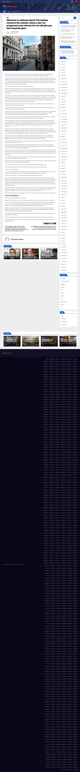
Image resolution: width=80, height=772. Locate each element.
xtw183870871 (64, 570)
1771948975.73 (63, 545)
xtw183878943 (64, 671)
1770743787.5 (69, 522)
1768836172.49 (51, 495)
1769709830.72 (63, 507)
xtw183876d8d (53, 648)
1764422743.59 (74, 427)
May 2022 (63, 203)
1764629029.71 (51, 432)
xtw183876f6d (69, 648)
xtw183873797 (47, 603)
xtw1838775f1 (64, 656)
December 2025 (64, 84)
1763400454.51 (46, 414)
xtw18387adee (53, 699)
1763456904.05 (57, 414)
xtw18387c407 (75, 714)
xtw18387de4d (58, 739)
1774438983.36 (63, 563)
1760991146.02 (75, 376)
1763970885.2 (51, 422)
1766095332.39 (74, 452)
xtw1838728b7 (64, 590)
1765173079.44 (57, 439)
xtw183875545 (47, 631)
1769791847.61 (45, 510)
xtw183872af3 (64, 593)
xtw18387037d (69, 565)
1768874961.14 (57, 495)
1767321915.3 (52, 472)
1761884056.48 (51, 391)
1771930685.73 (57, 545)
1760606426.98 (74, 371)
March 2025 (63, 110)
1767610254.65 (45, 477)
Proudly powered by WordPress (8, 564)
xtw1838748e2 (64, 618)
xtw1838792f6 (53, 681)
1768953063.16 (74, 495)
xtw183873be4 (64, 608)
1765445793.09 (46, 444)
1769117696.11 (75, 497)
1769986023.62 (51, 512)
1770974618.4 (57, 527)
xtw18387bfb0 (47, 711)
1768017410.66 (51, 482)
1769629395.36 (45, 507)
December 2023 (64, 148)
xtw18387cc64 (58, 721)
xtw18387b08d (58, 699)
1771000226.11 (69, 527)
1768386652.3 (58, 487)
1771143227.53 (63, 530)
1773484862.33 (51, 560)
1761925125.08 (57, 391)
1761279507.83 (63, 381)
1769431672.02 (74, 502)
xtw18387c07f (58, 711)
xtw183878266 (47, 666)
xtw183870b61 (64, 573)
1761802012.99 (69, 389)
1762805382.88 (69, 404)
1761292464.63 (69, 381)
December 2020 (64, 252)
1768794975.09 (74, 492)
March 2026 (63, 75)
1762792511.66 (63, 404)
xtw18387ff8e (75, 769)
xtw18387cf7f (48, 724)
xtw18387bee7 (75, 709)
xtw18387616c (47, 638)
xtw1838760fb (75, 636)
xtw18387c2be (52, 714)
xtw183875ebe (58, 636)
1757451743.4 (75, 359)
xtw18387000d (47, 565)
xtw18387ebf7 (69, 749)
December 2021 (64, 217)
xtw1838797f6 (75, 681)
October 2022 (63, 188)
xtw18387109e (69, 575)
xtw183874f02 (75, 623)
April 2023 (63, 171)
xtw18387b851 (58, 706)
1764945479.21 (45, 437)
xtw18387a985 (53, 696)
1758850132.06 (63, 361)
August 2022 (63, 194)
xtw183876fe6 (47, 651)
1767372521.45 (63, 472)
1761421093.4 (57, 384)
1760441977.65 (74, 369)
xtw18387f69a (64, 759)
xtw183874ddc (64, 623)
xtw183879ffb (75, 686)
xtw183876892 (64, 643)
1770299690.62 (74, 515)
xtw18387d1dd (47, 726)
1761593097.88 (57, 386)
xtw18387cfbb (58, 724)
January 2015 (63, 270)
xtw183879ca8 (64, 686)
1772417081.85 (45, 555)
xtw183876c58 (69, 646)
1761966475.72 (69, 391)
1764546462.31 (69, 429)
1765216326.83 (69, 439)
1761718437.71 (51, 389)
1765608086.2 (45, 447)
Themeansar (21, 564)
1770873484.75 (69, 525)
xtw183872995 (47, 593)
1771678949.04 (63, 540)
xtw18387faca (64, 764)
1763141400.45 (63, 409)
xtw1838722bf (47, 588)
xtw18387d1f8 (53, 726)
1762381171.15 (52, 399)
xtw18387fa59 (59, 764)
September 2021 (64, 226)
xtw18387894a (69, 671)
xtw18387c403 (69, 714)
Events (62, 287)
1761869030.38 (45, 391)
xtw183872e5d (69, 595)
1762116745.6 (63, 394)
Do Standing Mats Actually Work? (47, 340)
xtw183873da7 (69, 608)
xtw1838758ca (75, 631)
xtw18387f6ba (69, 759)
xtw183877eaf (47, 663)
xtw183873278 (52, 598)
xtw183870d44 (69, 573)
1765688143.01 (63, 447)
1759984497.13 (45, 364)
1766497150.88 (51, 459)
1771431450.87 (63, 535)
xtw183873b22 (47, 608)
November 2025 (64, 87)
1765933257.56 (45, 452)
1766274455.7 (46, 457)
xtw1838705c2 (64, 568)
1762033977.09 (46, 394)
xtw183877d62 (75, 661)
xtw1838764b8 (58, 641)
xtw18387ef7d (48, 754)
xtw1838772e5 (53, 653)
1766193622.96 (63, 454)
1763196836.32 (74, 409)
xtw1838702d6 (64, 565)
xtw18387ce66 (75, 721)
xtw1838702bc (58, 565)
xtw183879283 (47, 681)
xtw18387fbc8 (53, 767)
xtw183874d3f (53, 623)
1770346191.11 (51, 517)
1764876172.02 (69, 434)
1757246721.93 (51, 359)
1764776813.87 (45, 434)
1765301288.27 (51, 442)
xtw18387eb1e (53, 749)
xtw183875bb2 (69, 633)
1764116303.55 (45, 424)
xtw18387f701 (48, 762)
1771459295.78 (69, 535)
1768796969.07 (45, 495)
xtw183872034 (47, 585)
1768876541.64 (63, 495)
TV (61, 307)
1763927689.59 (46, 422)
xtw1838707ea (53, 570)
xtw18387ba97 (75, 706)
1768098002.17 (69, 482)
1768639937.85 (45, 492)
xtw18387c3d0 (64, 714)
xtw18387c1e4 (47, 714)
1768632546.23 (74, 490)
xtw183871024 (64, 575)
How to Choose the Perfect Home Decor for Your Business (29, 341)
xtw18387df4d (69, 739)
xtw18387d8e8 (64, 731)
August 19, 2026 (27, 343)
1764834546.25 (57, 434)
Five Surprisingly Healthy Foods (67, 52)
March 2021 (63, 244)
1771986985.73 (74, 545)
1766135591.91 (51, 454)
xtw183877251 (75, 651)
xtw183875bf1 (75, 633)
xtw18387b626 (75, 704)
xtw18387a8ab (75, 694)
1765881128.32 (69, 449)
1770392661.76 (57, 517)
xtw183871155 (53, 578)
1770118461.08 (45, 515)
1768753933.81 (69, 492)
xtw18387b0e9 (64, 699)
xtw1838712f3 (69, 578)
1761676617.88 (74, 386)
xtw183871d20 (47, 583)
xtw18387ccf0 (64, 721)
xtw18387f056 (64, 754)
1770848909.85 (63, 525)
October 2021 (63, 223)
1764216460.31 (69, 424)
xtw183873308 (64, 598)
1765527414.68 (63, 444)
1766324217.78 (51, 457)
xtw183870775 (47, 570)
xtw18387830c (58, 666)
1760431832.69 (69, 369)
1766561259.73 (63, 459)
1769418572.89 (69, 502)
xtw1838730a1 (75, 595)
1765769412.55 (46, 449)
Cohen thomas (15, 257)
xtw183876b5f (58, 646)
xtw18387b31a (75, 701)
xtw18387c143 (69, 711)
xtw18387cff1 (64, 724)
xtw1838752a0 (52, 628)
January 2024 (63, 145)
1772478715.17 (69, 555)
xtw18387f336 (48, 759)
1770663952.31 (74, 520)
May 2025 (63, 104)
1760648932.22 (45, 374)
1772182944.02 (63, 550)
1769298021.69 (45, 502)
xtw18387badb (47, 709)
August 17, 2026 (46, 343)
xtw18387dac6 (64, 734)
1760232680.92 (63, 366)
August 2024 (63, 130)
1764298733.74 (51, 427)
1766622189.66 (74, 459)
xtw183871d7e (53, 583)
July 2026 (63, 64)
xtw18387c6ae (69, 716)
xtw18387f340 (53, 759)
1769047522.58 (63, 497)
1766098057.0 (45, 454)
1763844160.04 (69, 419)
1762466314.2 (69, 399)
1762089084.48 (57, 394)
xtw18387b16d (53, 701)
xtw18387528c (47, 628)
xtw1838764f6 (64, 641)
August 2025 (63, 96)
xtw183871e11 (58, 583)
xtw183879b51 (47, 686)
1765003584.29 (57, 437)
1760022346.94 (51, 364)
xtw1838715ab (47, 580)
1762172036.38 (74, 394)
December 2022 (64, 183)
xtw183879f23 (70, 686)
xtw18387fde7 (64, 769)
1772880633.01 (51, 558)
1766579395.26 (69, 459)
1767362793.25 (57, 472)
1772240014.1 (75, 550)
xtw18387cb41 (64, 719)
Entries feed (63, 318)
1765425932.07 (74, 442)
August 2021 (63, 229)
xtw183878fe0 (75, 676)
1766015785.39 (63, 452)
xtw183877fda (64, 663)
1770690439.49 (52, 522)
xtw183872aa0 (58, 593)
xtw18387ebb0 (64, 749)
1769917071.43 (74, 510)
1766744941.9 (69, 462)
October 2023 (63, 154)
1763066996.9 (51, 409)
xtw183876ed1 (58, 648)
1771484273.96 (74, 535)
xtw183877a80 (47, 661)
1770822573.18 (51, 525)
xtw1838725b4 (47, 590)
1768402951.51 (63, 487)
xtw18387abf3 (69, 696)
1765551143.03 (69, 444)
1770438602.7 (69, 517)
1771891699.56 (51, 545)
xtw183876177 (52, 638)
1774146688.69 (46, 563)
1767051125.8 (63, 467)
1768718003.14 (63, 492)
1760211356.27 (57, 366)
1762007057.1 (75, 391)
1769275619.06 (74, 500)
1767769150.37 (74, 477)
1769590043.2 (75, 505)
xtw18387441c (64, 613)
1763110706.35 (57, 409)
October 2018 (63, 261)
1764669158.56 (57, 432)
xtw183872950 (75, 590)
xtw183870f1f (53, 575)
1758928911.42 (69, 361)
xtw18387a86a (64, 694)
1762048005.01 (51, 394)
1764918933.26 (74, 434)
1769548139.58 (63, 505)
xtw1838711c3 (58, 578)
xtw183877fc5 (58, 663)
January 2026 (63, 81)
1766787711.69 (75, 462)
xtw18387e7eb (64, 744)
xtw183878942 (58, 671)
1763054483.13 (46, 409)
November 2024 (64, 122)
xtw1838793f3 (58, 681)
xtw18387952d (64, 681)
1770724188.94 (63, 522)
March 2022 (63, 209)
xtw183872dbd (58, 595)
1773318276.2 (75, 558)
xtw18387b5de (69, 704)
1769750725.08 (74, 507)
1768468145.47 (74, 487)
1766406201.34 (69, 457)
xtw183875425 (69, 628)
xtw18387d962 (75, 731)
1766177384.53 (57, 454)
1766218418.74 (69, 454)
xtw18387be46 (64, 709)
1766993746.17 (51, 467)
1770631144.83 (69, 520)
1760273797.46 (69, 366)
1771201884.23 (74, 530)
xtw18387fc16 (64, 767)
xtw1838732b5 (58, 598)
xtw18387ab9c (64, 696)
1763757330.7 (51, 419)
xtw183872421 (58, 588)
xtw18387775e (52, 658)
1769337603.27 (51, 502)
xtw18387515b (69, 626)
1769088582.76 (69, 497)
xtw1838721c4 (64, 585)
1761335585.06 (74, 381)
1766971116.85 (46, 467)
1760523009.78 (57, 371)
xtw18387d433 (75, 726)
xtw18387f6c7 (75, 759)
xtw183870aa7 (52, 573)
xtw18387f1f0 (70, 754)
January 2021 (63, 249)
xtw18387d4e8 (58, 729)
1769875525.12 (63, 510)
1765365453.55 (63, 442)
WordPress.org (64, 324)
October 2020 (63, 258)
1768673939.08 (51, 492)
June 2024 (63, 133)
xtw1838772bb (47, 653)
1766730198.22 (63, 462)
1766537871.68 (57, 459)
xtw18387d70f (58, 731)
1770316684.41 (46, 517)
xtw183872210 (69, 585)
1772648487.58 (45, 558)
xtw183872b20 (69, 593)
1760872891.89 (51, 376)
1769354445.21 (57, 502)
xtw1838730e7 (47, 598)
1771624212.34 (51, 540)
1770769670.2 (75, 522)
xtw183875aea (58, 633)
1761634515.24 (69, 386)
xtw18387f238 (75, 754)
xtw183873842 (64, 603)
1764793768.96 (51, 434)
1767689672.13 (57, 477)
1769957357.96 (45, 512)
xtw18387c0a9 (64, 711)
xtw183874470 (69, 613)
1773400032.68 (45, 560)
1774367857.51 (57, 563)
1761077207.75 (57, 379)
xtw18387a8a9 (69, 694)
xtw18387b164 (47, 701)
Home (8, 11)
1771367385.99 (45, 535)
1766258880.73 (74, 454)
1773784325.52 (63, 560)
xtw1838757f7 (69, 631)
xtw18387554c (53, 631)
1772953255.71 (57, 558)
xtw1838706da (69, 568)
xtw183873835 (58, 603)
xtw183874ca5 (47, 623)
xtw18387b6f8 (47, 706)
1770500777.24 (46, 520)
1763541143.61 (75, 414)
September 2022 (64, 191)
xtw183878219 (69, 663)
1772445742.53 (57, 555)
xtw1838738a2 (69, 603)
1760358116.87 (51, 369)
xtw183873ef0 (75, 608)
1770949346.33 (51, 527)
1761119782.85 (69, 379)
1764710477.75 (69, 432)
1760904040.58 (57, 376)
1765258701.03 (74, 439)
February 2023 (64, 177)
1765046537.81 (69, 437)
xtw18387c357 (58, 714)
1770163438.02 (57, 515)
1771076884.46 (45, 530)
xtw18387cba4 (75, 719)
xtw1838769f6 (75, 643)
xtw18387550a (75, 628)
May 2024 (63, 136)
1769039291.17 (57, 497)
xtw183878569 (69, 666)
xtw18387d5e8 (47, 731)
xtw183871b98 (69, 580)
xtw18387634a (69, 638)
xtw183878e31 (47, 676)
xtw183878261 (75, 663)
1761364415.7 (46, 384)
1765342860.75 (57, 442)
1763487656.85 (63, 414)
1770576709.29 (57, 520)
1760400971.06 (63, 369)
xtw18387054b (58, 568)
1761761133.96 (57, 389)
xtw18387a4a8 (47, 691)
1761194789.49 (45, 381)
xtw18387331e (69, 598)
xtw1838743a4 (58, 613)
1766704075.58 (57, 462)
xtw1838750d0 (64, 626)
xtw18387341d (75, 598)
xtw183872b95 (75, 593)
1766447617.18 (74, 457)
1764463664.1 (52, 429)
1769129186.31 (45, 500)
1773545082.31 (57, 560)
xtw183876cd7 (75, 646)
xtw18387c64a (64, 716)
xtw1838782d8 (52, 666)
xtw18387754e (53, 656)
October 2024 (63, 125)
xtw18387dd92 (47, 739)
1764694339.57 (63, 432)
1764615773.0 (45, 432)
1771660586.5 (57, 540)
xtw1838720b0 (53, 585)
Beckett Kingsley (15, 31)
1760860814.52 (45, 376)
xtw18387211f (58, 585)
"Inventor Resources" (65, 281)
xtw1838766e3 (47, 643)
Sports (62, 304)
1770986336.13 (63, 527)
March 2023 (63, 174)
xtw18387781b (58, 658)
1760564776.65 (63, 371)
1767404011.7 (69, 472)
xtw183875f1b (64, 636)
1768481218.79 (45, 490)
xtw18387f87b (59, 762)
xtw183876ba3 (64, 646)
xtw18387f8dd (69, 762)
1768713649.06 (57, 492)
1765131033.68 (51, 439)
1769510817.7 (58, 505)
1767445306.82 (74, 472)
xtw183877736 (47, 658)
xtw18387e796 (58, 744)
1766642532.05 (46, 462)
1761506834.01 (74, 384)
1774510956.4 (69, 563)
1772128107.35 (46, 550)
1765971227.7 (51, 452)
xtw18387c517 (53, 716)
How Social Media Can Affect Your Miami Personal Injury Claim (68, 341)
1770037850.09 (63, 512)
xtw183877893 (64, 658)
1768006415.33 (45, 482)
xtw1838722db (53, 588)
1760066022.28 (63, 364)
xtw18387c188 (75, 711)
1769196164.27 (57, 500)
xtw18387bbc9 (53, 709)
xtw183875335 (58, 628)
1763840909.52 (63, 419)
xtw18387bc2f (58, 709)
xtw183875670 (58, 631)
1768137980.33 (74, 482)
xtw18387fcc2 (69, 767)
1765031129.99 (63, 437)
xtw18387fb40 (75, 764)
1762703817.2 (46, 404)
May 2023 (63, 168)
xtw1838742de (52, 613)
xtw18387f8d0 (64, 762)
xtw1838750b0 (52, 626)
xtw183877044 (53, 651)
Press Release (64, 301)
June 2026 (63, 67)
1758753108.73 (57, 361)
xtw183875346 (64, 628)
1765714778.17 (69, 447)
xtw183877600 (69, 656)
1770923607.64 (46, 527)
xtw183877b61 (69, 661)
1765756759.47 (74, 447)
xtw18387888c (47, 671)
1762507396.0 (75, 399)
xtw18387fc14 (59, 767)
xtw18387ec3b (75, 749)
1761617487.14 (63, 386)
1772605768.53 (74, 555)
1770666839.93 (46, 522)
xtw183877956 (69, 658)
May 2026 (63, 69)
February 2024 (64, 142)
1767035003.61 (57, 467)
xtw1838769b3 (69, 643)
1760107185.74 (69, 364)
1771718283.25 (69, 540)
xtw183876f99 (75, 648)
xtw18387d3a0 (69, 726)
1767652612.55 (51, 477)
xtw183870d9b (75, 573)
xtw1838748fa (69, 618)
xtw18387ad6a (47, 699)
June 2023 (63, 165)
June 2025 (63, 101)
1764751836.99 (74, 432)
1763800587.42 (57, 419)
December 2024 (64, 119)
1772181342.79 (57, 550)
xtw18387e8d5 (75, 744)
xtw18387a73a (52, 694)
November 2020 (64, 255)
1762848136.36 (74, 404)
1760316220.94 (45, 369)
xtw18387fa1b (53, 764)
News (7, 17)
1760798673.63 (69, 374)
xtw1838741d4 (47, 613)
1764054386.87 (69, 422)
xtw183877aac (52, 661)
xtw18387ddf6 (53, 739)
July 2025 (63, 98)
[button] (74, 11)
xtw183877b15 (58, 661)
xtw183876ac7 (47, 646)
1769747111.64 (69, 507)
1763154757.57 (69, 409)
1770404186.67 (63, 517)
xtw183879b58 (53, 686)
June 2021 (63, 235)
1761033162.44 (52, 379)
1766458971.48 (45, 459)
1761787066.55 (63, 389)
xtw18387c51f (58, 716)
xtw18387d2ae (58, 726)
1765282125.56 (45, 442)
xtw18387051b (52, 568)
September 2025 (64, 93)
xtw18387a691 (75, 691)
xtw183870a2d (47, 573)
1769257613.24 (69, 500)
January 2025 (63, 116)
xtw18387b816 (52, 706)
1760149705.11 (45, 366)
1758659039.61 (51, 361)
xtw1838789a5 (75, 671)
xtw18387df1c (64, 739)
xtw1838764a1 (53, 641)
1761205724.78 (51, 381)
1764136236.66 (51, 424)
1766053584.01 (69, 452)
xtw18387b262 (64, 701)
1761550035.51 (51, 386)
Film (62, 290)
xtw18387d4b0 (53, 729)
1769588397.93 (69, 505)
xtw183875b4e (64, 633)
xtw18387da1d (47, 734)
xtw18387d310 (64, 726)
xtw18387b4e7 (64, 704)
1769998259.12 (57, 512)
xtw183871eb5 (69, 583)
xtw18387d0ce (75, 724)
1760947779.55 (69, 376)
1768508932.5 (51, 490)
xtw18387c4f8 (47, 716)
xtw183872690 (52, 590)
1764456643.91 (46, 429)
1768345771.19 (52, 487)
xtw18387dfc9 (75, 739)
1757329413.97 (63, 359)
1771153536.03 (69, 530)
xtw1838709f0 (75, 570)
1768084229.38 (63, 482)
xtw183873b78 (58, 608)
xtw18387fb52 (48, 767)
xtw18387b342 (47, 704)
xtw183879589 (69, 681)
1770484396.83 (74, 517)
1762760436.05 (57, 404)
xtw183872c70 (52, 595)
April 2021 (63, 241)
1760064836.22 (57, 364)
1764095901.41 (74, 422)
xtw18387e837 (69, 744)
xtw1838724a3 (64, 588)
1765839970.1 (57, 449)
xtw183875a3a (53, 633)
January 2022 (63, 215)
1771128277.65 (57, 530)
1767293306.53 (46, 472)
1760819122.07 (74, 374)
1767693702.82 (63, 477)
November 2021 (64, 220)
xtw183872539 (75, 588)
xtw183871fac (75, 583)
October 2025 (63, 90)
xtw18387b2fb (69, 701)
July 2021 (63, 232)
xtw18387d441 (47, 729)
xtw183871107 (75, 575)
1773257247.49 (69, 558)
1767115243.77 (75, 467)
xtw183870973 (69, 570)
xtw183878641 (75, 666)
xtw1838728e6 (69, 590)
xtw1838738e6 (75, 603)
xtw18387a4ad (53, 691)
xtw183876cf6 (47, 648)
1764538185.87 (63, 429)
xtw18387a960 (47, 696)
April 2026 (63, 72)
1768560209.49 (63, 490)
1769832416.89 (57, 510)
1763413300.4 (51, 414)
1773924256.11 (69, 560)
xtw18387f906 (75, 762)
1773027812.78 (63, 558)
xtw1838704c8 (47, 568)
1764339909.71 (57, 427)
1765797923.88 (51, 449)
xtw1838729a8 (53, 593)
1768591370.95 (69, 490)
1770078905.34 (74, 512)
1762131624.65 (69, 394)
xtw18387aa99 (58, 696)
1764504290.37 (57, 429)
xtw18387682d (53, 643)
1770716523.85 (58, 522)
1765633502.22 (51, 447)
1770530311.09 (51, 520)
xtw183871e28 (64, 583)
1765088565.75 (74, 437)
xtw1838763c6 (75, 638)
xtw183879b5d (58, 686)
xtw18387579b (64, 631)
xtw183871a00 (64, 580)
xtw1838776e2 (75, 656)
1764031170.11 (63, 422)
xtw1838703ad (75, 565)
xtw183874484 (75, 613)
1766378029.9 (63, 457)
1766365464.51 (57, 457)
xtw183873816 (52, 603)
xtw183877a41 (75, 658)
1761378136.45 (51, 384)
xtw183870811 (58, 570)
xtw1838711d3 (64, 578)
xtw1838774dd (75, 653)
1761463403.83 (69, 384)
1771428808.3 (57, 535)
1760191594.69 (51, 366)
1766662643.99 (51, 462)
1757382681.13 (69, 359)
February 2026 (64, 78)
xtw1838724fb (69, 588)
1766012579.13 (57, 452)
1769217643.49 (63, 500)
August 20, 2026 (9, 343)
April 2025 (63, 107)
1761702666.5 (46, 389)
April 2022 (63, 206)
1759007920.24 (74, 361)
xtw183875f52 (69, 636)
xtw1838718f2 (53, 580)
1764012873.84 (57, 422)
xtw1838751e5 (75, 626)
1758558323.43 (45, 361)
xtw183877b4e (64, 661)
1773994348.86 (74, 560)
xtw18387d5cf (75, 729)
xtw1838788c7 (52, 671)
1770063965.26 (69, 512)
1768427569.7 (69, 487)
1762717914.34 (51, 404)
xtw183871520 (75, 578)
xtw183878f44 (69, 676)
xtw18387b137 (75, 699)
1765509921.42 (57, 444)
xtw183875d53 (53, 636)
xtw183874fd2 (47, 626)
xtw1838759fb (47, 633)
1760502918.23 (51, 371)
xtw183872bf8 (47, 595)
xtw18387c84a (53, 719)
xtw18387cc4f (53, 721)
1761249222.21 (57, 381)
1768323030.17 (46, 487)
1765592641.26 (74, 444)
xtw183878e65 (53, 676)
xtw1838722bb (75, 585)
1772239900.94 (69, 550)
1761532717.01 (45, 386)
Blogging (63, 284)
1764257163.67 (74, 424)
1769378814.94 (63, 502)
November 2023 (64, 151)
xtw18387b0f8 (69, 699)
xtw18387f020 (53, 754)
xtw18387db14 (69, 734)
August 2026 (63, 61)
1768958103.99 (45, 497)
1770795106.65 (45, 525)
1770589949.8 (63, 520)
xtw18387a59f (64, 691)
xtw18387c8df (58, 719)
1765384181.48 (69, 442)
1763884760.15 (74, 419)
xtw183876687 (69, 641)
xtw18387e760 (52, 744)
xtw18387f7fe (53, 762)
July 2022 (63, 197)
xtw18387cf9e (53, 724)
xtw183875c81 (47, 636)
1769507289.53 (52, 505)
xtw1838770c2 (58, 651)
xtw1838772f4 (58, 653)
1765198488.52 (63, 439)
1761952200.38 (63, 391)
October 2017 (63, 264)
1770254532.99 (69, 515)
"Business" (63, 278)
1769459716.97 (46, 505)
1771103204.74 (51, 530)
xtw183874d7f (58, 623)
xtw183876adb (53, 646)
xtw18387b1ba (58, 701)
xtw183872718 (58, 590)
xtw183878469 (64, 666)
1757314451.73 (57, 359)
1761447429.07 (63, 384)
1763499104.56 (69, 414)
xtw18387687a (58, 643)
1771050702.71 (74, 527)
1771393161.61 (51, 535)
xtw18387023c (52, 565)
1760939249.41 (63, 376)
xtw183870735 (75, 568)
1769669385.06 (57, 507)
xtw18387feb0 (70, 769)
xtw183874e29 (69, 623)
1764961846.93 (51, 437)
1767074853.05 (69, 467)
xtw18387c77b (47, 719)
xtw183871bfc (75, 580)
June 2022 (63, 200)
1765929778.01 (74, 449)
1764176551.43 (57, 424)
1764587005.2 (75, 429)
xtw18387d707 (53, 731)
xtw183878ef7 (64, 676)
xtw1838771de (69, 651)
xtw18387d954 (69, 731)
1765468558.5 (51, 444)
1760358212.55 (57, 369)
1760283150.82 (74, 366)
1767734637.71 (69, 477)
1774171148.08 (52, 563)
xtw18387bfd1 (53, 711)
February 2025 (64, 113)
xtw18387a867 (58, 694)
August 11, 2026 (65, 343)
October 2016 (63, 267)
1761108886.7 (63, 379)
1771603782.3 (46, 540)
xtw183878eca (58, 676)
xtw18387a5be (69, 691)
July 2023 (63, 162)
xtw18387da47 (52, 734)
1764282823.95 (45, 427)
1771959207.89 (69, 545)
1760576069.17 (69, 371)
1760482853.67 (45, 371)
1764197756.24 (63, 424)
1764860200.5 (63, 434)
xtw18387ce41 (69, 721)
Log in (62, 315)
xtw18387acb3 (75, 696)
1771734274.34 (74, 540)
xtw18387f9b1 (48, 764)
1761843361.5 (75, 389)
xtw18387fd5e (75, 767)
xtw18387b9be (69, 706)
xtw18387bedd (69, 709)
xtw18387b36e (52, 704)
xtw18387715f (64, 651)
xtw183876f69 (64, 648)
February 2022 (64, 212)
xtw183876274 (64, 638)
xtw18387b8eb (64, 706)
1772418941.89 (51, 555)
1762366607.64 (46, 399)
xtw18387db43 (75, 734)
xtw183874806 (47, 618)
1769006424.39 (51, 497)
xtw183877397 (64, 653)
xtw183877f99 (53, 663)
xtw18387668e (75, 641)
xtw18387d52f (64, 729)
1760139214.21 (74, 364)
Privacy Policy (16, 11)
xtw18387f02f (59, 754)
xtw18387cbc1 (47, 721)
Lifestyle (62, 295)
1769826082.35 (51, 510)
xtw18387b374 (58, 704)
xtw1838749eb (75, 618)
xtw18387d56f (69, 729)
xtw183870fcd (58, 575)
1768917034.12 (69, 495)
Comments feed (64, 321)
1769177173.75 (51, 500)
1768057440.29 (57, 482)
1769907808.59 (69, 510)
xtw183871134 (47, 578)
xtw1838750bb (58, 626)
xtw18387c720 (75, 716)
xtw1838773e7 (69, 653)
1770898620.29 (74, 525)
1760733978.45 (63, 374)
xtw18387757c (58, 656)
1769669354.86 (51, 507)
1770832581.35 (57, 525)
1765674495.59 (57, 447)
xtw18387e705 (47, 744)
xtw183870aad (58, 573)
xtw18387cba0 (69, 719)
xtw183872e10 (64, 595)
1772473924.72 (63, 555)
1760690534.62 (57, 374)
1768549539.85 (57, 490)
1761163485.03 (75, 379)
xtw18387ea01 (47, 749)
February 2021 (64, 246)
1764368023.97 (63, 427)
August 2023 (63, 159)
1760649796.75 (51, 374)
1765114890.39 (45, 439)
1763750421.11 (46, 419)
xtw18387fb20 (69, 764)
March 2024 (63, 139)
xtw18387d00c (69, 724)
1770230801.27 (63, 515)
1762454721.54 (63, 399)
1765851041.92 (63, 449)
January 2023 (63, 180)
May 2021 (63, 238)
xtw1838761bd (58, 638)
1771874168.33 (45, 545)
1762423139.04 (58, 399)
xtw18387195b (58, 580)
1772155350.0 (52, 550)
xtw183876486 (47, 641)
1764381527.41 (69, 427)
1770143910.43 (51, 515)
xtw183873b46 (53, 608)
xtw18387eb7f (58, 749)
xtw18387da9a (58, 734)
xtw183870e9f (47, 575)
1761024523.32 (46, 379)
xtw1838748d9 (58, 618)
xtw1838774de (47, 656)
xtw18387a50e (58, 691)
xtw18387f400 (59, 759)
